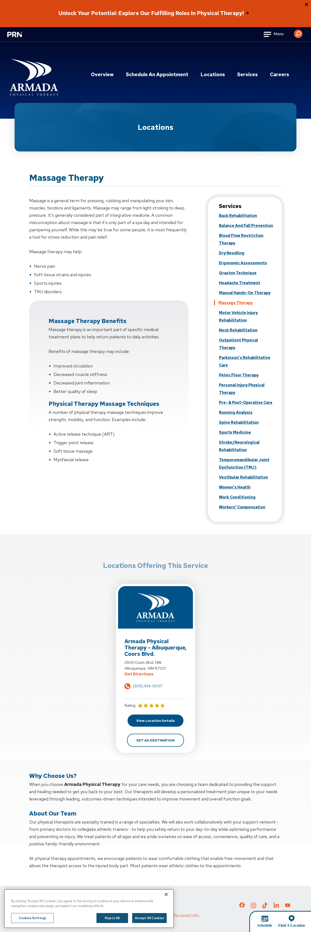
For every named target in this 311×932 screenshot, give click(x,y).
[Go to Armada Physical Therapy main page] (34, 77)
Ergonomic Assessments (243, 263)
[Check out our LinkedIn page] (276, 907)
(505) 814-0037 (147, 686)
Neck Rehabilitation (238, 330)
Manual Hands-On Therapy (244, 292)
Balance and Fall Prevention (246, 225)
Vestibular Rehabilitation (243, 477)
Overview (102, 74)
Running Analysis (235, 412)
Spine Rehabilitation (239, 422)
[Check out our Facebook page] (242, 906)
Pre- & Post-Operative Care (245, 402)
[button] (298, 32)
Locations (212, 74)
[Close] (166, 894)
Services (247, 74)
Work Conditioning (237, 497)
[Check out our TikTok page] (265, 907)
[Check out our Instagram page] (253, 907)
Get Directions (155, 674)
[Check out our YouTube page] (287, 906)
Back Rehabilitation (238, 215)
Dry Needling (231, 253)
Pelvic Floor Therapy (239, 375)
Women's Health (235, 487)
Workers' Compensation (242, 507)
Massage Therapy (235, 302)
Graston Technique (238, 272)
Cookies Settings (32, 918)
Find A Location (291, 925)
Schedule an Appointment (157, 74)
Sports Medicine (235, 432)
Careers (279, 74)
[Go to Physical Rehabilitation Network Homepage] (20, 37)
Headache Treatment (239, 282)
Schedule (264, 925)
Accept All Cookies (149, 918)
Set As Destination (160, 740)
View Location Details (159, 720)
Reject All (112, 918)
